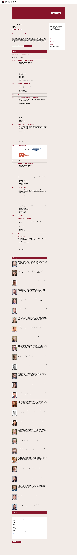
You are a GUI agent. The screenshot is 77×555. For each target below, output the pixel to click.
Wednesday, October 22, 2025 (27, 54)
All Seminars (65, 1)
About (70, 1)
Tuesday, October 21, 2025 (16, 54)
